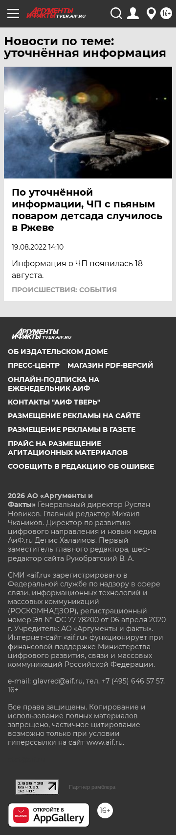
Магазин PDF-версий (110, 365)
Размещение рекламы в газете (71, 429)
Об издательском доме (58, 351)
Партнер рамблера (92, 787)
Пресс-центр (34, 365)
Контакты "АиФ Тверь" (54, 402)
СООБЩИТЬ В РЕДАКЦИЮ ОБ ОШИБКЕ (81, 466)
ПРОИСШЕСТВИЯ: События (64, 289)
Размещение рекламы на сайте (74, 415)
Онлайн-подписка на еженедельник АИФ (53, 384)
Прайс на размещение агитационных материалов (68, 448)
